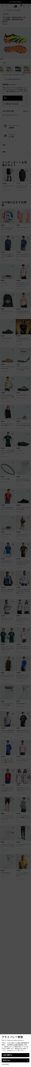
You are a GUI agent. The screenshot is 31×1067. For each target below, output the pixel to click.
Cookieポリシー (11, 1050)
